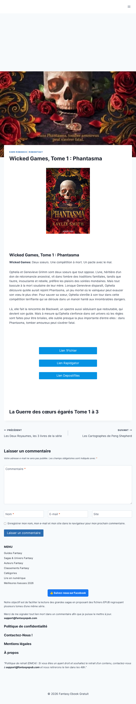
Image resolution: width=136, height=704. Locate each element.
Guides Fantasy (13, 553)
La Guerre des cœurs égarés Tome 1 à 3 (54, 412)
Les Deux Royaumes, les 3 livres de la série (33, 433)
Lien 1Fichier (68, 350)
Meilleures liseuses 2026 (19, 583)
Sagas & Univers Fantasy (18, 558)
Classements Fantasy (16, 568)
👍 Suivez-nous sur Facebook (68, 592)
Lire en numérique (15, 578)
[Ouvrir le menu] (129, 6)
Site (96, 514)
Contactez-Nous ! (18, 635)
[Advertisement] (68, 38)
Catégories (10, 573)
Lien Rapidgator (68, 363)
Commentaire (15, 469)
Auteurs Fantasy (13, 563)
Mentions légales (17, 644)
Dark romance (18, 152)
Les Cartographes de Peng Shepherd (107, 433)
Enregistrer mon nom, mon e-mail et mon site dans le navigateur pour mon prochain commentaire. (66, 523)
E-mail (54, 514)
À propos (11, 653)
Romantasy (36, 152)
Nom (9, 514)
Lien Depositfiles (68, 375)
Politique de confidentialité (25, 626)
